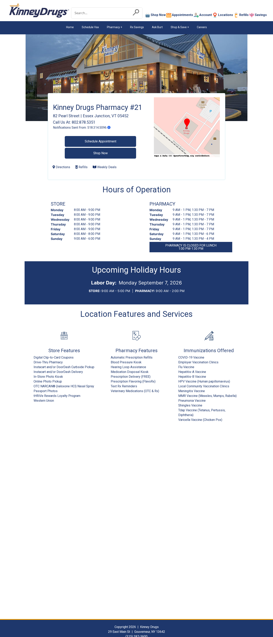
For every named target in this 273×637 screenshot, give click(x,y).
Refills (244, 15)
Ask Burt (157, 27)
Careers (202, 27)
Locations (225, 15)
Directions (62, 167)
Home (70, 27)
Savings (261, 15)
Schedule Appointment (100, 141)
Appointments (182, 15)
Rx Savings (137, 27)
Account (205, 15)
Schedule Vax (90, 27)
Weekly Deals (106, 167)
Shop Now (158, 15)
